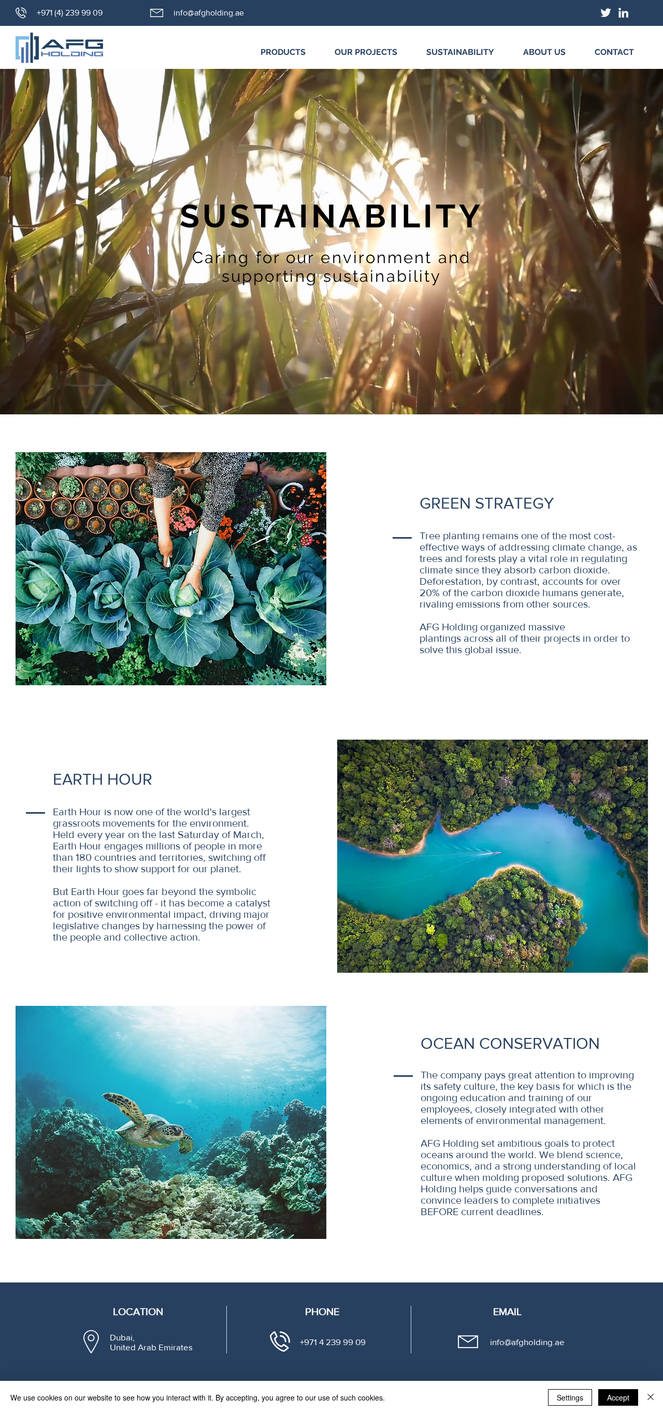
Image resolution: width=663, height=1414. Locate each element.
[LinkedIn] (623, 13)
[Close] (650, 1397)
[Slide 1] (331, 388)
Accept (618, 1397)
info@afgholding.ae (209, 12)
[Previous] (58, 241)
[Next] (604, 241)
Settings (570, 1397)
